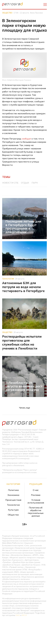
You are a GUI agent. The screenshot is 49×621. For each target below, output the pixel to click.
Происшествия (13, 500)
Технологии (8, 279)
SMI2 (18, 615)
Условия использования (35, 501)
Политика (13, 490)
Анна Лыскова (36, 13)
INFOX (24, 615)
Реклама (35, 495)
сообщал (26, 138)
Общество (7, 13)
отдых (25, 182)
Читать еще (24, 408)
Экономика (13, 495)
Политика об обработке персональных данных (36, 511)
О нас (36, 490)
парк (35, 182)
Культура (13, 509)
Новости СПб (10, 182)
